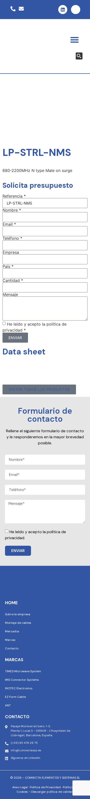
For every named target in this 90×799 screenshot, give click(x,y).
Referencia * (14, 196)
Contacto (11, 648)
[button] (74, 39)
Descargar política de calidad (52, 792)
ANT (8, 705)
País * (8, 266)
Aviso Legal (20, 787)
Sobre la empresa (17, 614)
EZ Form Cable (15, 697)
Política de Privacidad (45, 787)
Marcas (10, 640)
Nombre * (11, 210)
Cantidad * (12, 280)
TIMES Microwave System (23, 671)
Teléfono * (12, 238)
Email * (9, 224)
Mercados (12, 631)
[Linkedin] (62, 9)
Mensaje (10, 294)
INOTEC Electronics (18, 688)
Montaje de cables (18, 623)
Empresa (10, 252)
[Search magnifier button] (79, 55)
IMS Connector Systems (22, 680)
